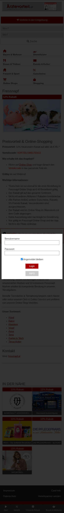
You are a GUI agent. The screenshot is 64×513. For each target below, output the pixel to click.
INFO (32, 273)
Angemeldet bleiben (33, 259)
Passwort (9, 249)
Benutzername (12, 238)
